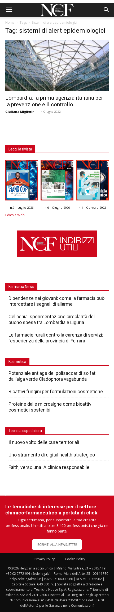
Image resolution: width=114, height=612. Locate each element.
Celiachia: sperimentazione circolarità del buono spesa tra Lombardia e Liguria (51, 319)
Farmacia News (21, 286)
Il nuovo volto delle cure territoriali (44, 442)
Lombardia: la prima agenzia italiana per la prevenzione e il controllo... (54, 101)
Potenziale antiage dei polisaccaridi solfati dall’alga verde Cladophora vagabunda (52, 376)
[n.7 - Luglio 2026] (21, 181)
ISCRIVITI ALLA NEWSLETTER (57, 544)
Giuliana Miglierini (20, 112)
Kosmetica (17, 361)
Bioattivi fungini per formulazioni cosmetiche (55, 391)
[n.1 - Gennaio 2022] (92, 181)
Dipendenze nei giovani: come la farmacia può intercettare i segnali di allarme (56, 301)
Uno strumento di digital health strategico (51, 455)
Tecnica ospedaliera (25, 431)
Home (10, 22)
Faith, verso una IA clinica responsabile (48, 467)
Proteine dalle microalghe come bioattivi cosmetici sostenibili (50, 407)
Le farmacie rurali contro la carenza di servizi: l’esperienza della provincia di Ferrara (55, 337)
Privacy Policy (44, 559)
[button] (9, 10)
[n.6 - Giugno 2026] (57, 181)
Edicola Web (15, 215)
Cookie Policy (75, 559)
